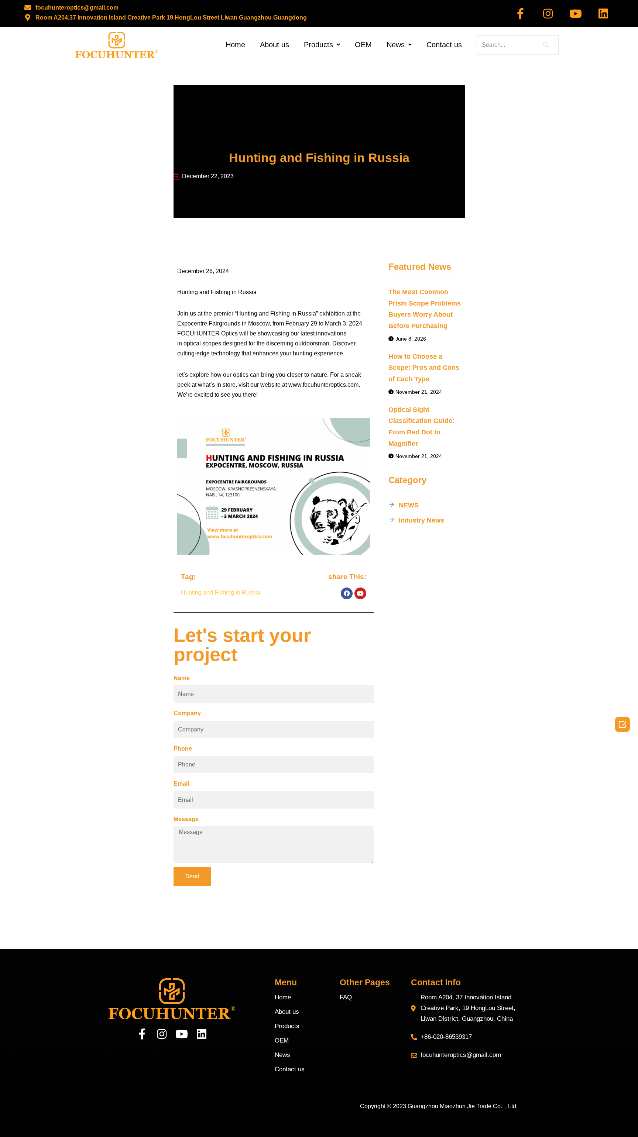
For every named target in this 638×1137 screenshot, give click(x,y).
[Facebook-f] (520, 14)
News (396, 45)
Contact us (444, 45)
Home (235, 45)
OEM (363, 45)
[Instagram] (548, 14)
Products (318, 45)
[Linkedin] (603, 14)
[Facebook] (347, 593)
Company (187, 713)
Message (186, 819)
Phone (183, 748)
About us (274, 45)
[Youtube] (576, 14)
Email (181, 784)
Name (182, 678)
